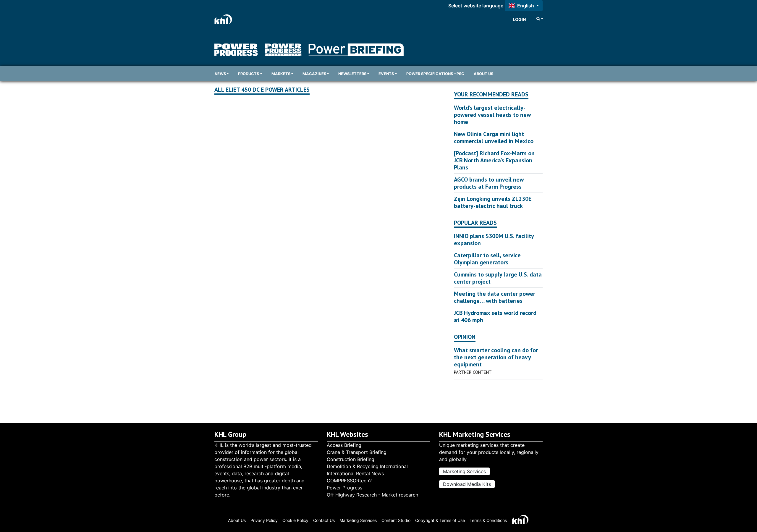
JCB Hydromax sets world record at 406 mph (495, 316)
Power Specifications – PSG (435, 74)
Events (386, 74)
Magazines (314, 74)
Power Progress (344, 488)
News (220, 74)
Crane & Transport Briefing (356, 452)
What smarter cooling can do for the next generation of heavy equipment (496, 357)
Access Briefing (344, 445)
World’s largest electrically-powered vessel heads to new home (492, 115)
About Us (483, 74)
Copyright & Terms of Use (440, 520)
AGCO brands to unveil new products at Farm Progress (489, 183)
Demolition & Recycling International (367, 466)
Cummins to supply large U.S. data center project (498, 278)
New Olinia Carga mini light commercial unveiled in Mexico (493, 137)
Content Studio (395, 520)
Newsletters (352, 74)
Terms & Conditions (488, 520)
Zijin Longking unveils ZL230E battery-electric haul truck (492, 202)
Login (519, 19)
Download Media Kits (467, 484)
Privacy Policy (264, 520)
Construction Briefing (350, 459)
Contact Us (324, 520)
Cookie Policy (295, 520)
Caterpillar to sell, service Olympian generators (487, 258)
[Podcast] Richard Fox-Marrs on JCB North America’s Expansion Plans (494, 160)
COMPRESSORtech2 (349, 481)
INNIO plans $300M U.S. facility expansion (494, 239)
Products (248, 74)
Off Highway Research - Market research (372, 495)
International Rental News (355, 473)
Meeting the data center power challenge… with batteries (494, 297)
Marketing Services (464, 471)
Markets (280, 74)
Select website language (475, 6)
